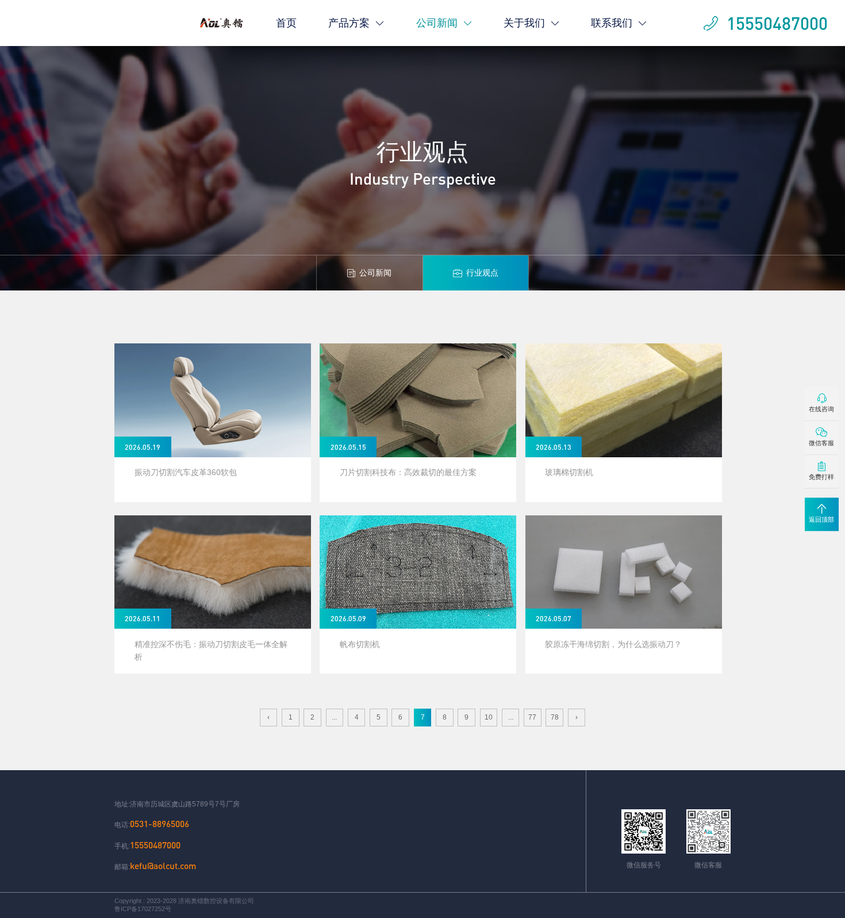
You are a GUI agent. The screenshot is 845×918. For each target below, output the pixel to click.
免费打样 (821, 476)
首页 (286, 23)
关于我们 (524, 23)
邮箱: (155, 865)
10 (489, 717)
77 (532, 717)
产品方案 (349, 23)
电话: (151, 823)
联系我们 (611, 23)
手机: (147, 845)
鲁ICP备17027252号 (142, 908)
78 (555, 717)
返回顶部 (821, 519)
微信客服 (821, 442)
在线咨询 (821, 409)
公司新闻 (437, 23)
